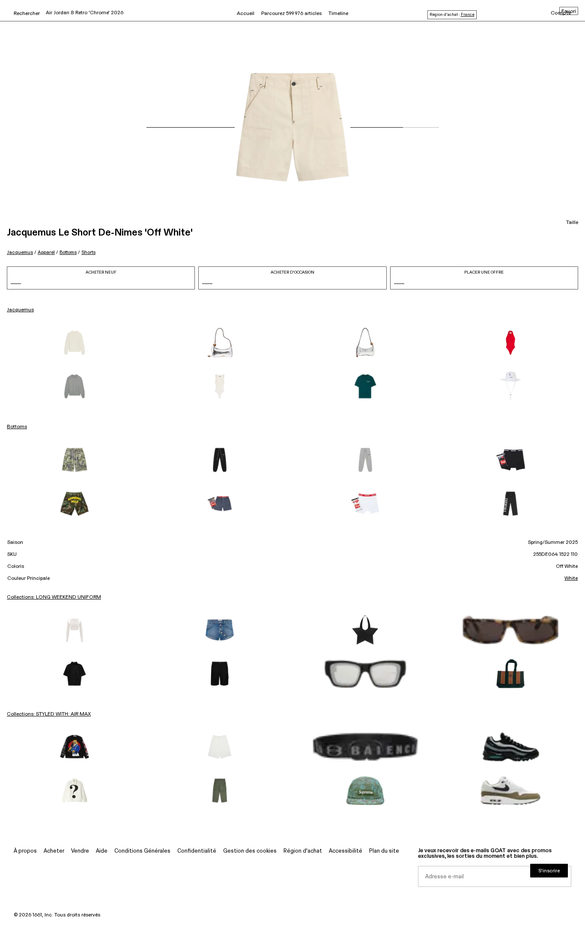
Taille (572, 222)
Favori (568, 11)
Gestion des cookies (250, 851)
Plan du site (384, 851)
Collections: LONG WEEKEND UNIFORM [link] (54, 597)
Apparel (46, 252)
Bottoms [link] (17, 427)
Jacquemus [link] (20, 310)
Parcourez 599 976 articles (291, 13)
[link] (74, 343)
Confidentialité (196, 851)
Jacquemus (20, 252)
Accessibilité (345, 851)
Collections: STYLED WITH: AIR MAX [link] (49, 714)
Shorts (88, 252)
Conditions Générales (142, 851)
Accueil (245, 13)
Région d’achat (303, 851)
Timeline (338, 13)
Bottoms (68, 252)
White (571, 578)
